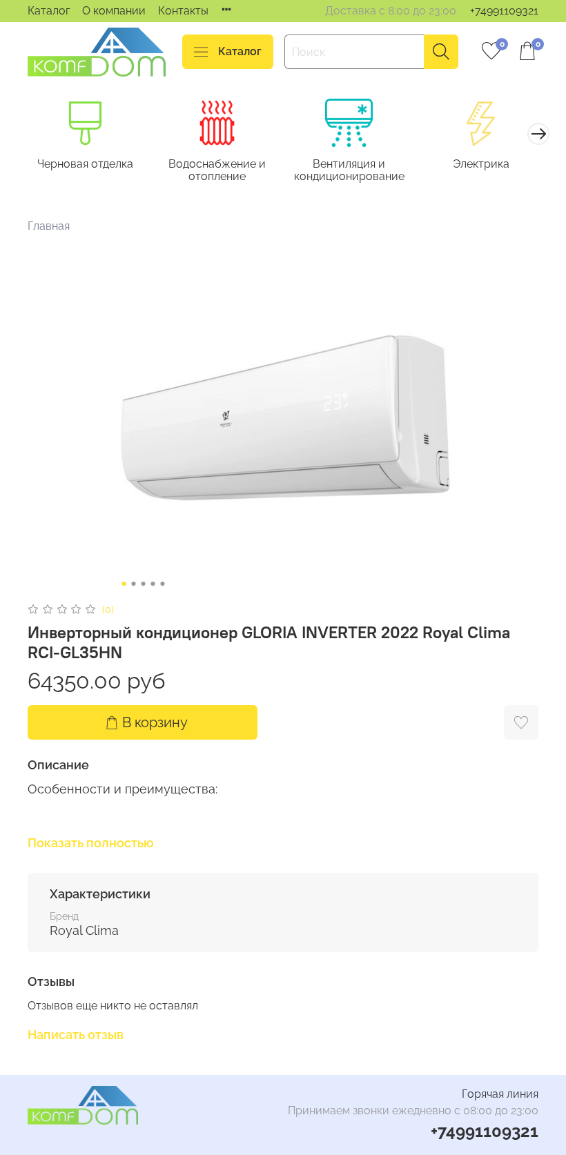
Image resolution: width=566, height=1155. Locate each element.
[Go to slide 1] (124, 584)
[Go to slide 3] (144, 584)
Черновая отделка (85, 163)
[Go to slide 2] (134, 584)
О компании (114, 10)
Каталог (49, 10)
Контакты (183, 10)
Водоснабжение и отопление (217, 170)
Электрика (481, 163)
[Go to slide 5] (163, 584)
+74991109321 (504, 10)
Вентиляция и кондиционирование (349, 170)
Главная (49, 226)
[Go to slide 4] (153, 584)
